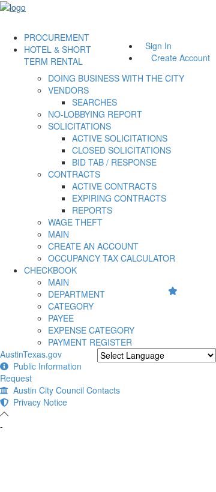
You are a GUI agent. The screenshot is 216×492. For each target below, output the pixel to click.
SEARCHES (94, 102)
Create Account (180, 58)
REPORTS (92, 210)
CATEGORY (71, 306)
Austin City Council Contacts (64, 390)
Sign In (158, 46)
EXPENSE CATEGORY (91, 330)
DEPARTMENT (76, 294)
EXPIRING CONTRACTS (119, 198)
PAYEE (61, 318)
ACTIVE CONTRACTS (114, 186)
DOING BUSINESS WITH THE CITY (116, 78)
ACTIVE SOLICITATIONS (119, 138)
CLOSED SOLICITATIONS (121, 150)
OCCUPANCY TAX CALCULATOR (111, 258)
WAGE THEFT (75, 222)
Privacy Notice (37, 402)
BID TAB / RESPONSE (114, 162)
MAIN (58, 234)
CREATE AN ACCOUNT (93, 246)
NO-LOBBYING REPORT (95, 114)
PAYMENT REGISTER (90, 342)
